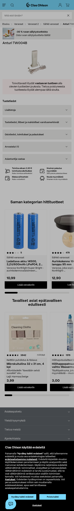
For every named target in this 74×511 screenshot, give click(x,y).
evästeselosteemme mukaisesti (21, 459)
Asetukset (10, 479)
